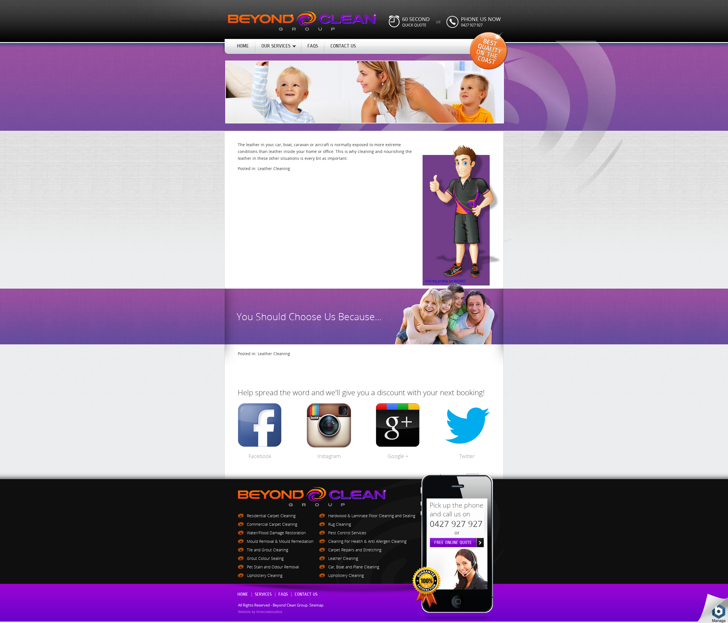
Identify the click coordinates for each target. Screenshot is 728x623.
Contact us (306, 594)
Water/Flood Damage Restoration (276, 532)
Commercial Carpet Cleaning (272, 524)
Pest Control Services (347, 532)
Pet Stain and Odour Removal (273, 567)
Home (242, 594)
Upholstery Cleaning (264, 575)
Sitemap (316, 605)
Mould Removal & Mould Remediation (280, 541)
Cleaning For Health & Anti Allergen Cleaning (367, 541)
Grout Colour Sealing (265, 558)
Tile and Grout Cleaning (267, 549)
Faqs (283, 594)
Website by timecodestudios (260, 611)
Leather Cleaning (274, 168)
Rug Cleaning (339, 524)
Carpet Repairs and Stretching (354, 549)
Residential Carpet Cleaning (271, 515)
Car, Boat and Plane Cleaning (353, 567)
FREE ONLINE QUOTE (453, 542)
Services (263, 594)
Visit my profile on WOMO (445, 281)
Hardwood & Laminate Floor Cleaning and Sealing (371, 515)
